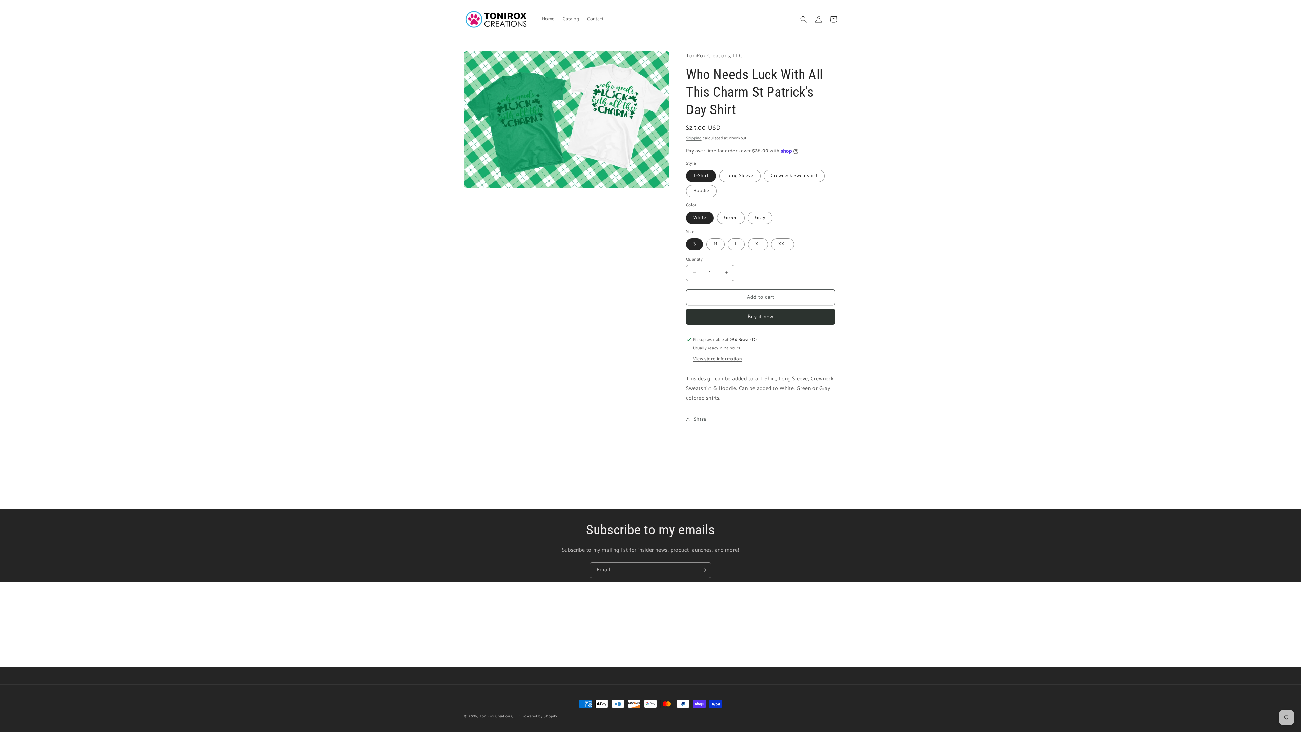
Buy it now (760, 316)
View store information (717, 359)
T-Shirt (701, 176)
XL (758, 244)
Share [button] (700, 419)
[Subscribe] (703, 570)
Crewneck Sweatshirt (794, 176)
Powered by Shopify (539, 716)
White (699, 218)
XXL (782, 244)
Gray (760, 218)
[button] (803, 19)
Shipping (694, 138)
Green (731, 218)
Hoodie (701, 191)
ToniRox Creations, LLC (501, 716)
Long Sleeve (739, 176)
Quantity (694, 259)
